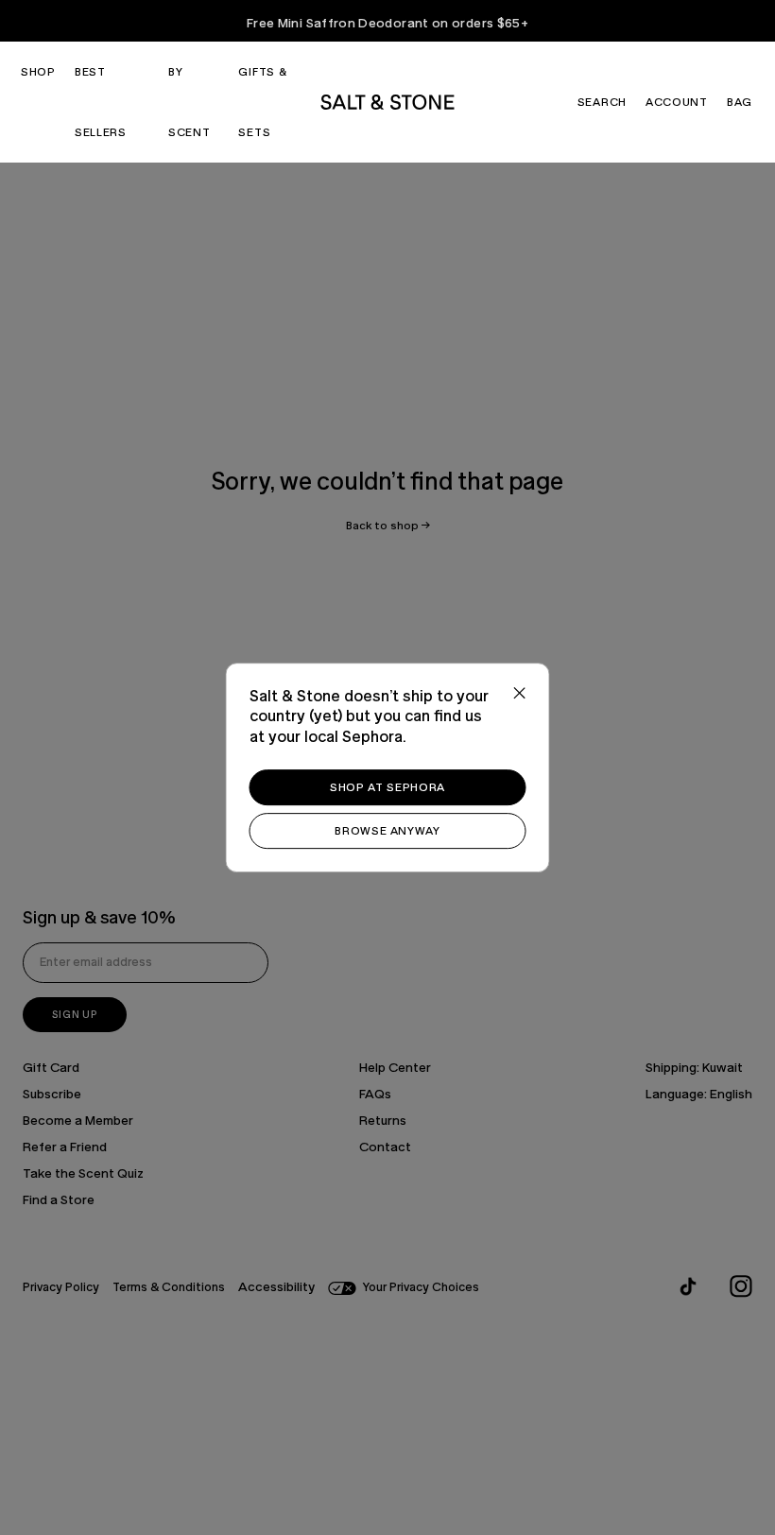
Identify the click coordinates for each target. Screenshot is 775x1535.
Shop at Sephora (387, 787)
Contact (385, 1147)
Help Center (395, 1068)
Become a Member (78, 1121)
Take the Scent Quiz (83, 1174)
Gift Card (51, 1068)
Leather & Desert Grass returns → (388, 20)
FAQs (375, 1094)
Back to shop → (388, 525)
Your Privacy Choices (421, 1288)
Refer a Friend (65, 1147)
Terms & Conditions (168, 1288)
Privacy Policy (61, 1288)
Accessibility (276, 1287)
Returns (382, 1121)
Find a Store (59, 1200)
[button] (38, 72)
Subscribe (52, 1094)
